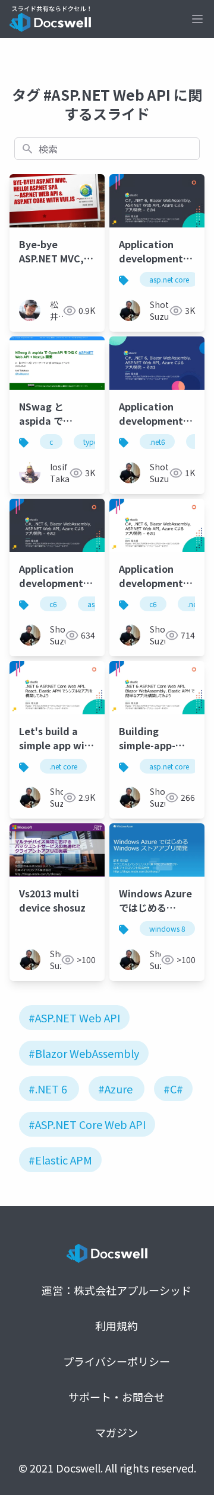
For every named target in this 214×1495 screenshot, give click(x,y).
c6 (53, 604)
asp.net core (169, 279)
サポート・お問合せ (116, 1396)
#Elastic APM (60, 1159)
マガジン (116, 1432)
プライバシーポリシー (116, 1361)
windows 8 (167, 928)
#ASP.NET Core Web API (87, 1124)
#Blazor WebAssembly (84, 1053)
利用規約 (116, 1325)
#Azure (115, 1088)
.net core (63, 766)
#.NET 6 (48, 1088)
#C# (173, 1088)
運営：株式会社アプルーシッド (116, 1290)
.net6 (157, 442)
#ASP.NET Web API (74, 1017)
